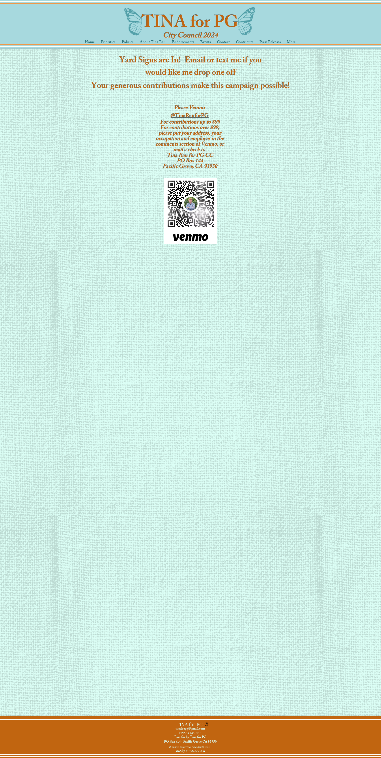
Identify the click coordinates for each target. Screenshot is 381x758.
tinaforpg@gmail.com (190, 729)
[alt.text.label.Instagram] (206, 724)
